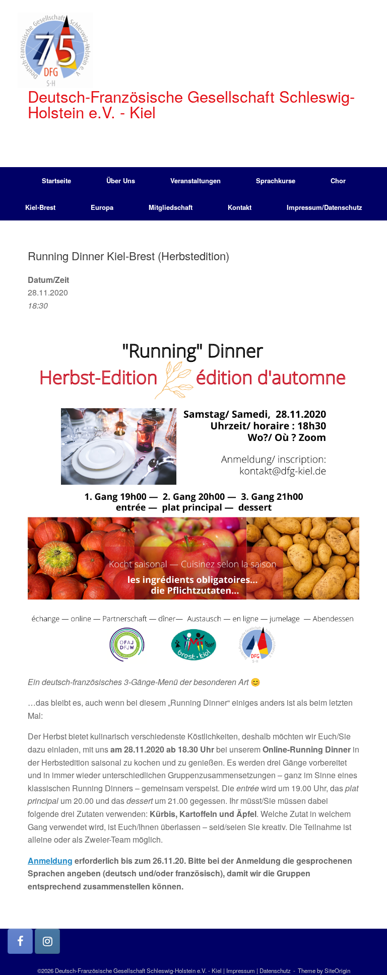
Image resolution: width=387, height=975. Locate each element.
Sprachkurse (275, 180)
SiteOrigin (337, 970)
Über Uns (120, 180)
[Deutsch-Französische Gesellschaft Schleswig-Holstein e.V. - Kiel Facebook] (20, 941)
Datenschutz (275, 970)
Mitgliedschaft (170, 207)
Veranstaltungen (195, 180)
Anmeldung (50, 860)
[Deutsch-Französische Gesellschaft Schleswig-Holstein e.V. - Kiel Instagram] (47, 941)
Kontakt (239, 207)
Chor (338, 180)
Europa (102, 207)
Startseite (56, 180)
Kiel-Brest (40, 207)
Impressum (240, 970)
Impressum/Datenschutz (324, 207)
